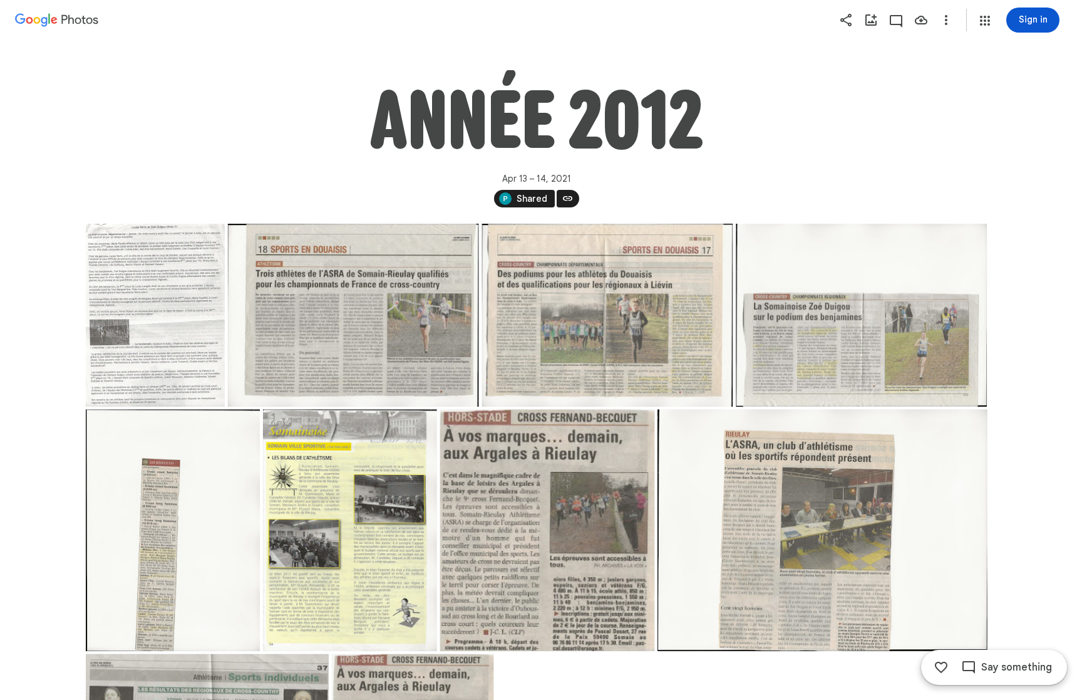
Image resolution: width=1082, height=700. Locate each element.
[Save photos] (921, 20)
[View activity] (896, 20)
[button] (984, 20)
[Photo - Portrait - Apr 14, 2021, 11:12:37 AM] (173, 530)
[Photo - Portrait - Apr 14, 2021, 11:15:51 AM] (547, 530)
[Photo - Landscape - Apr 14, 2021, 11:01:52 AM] (607, 315)
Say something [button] (1016, 667)
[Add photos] (871, 20)
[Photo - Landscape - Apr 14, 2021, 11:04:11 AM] (861, 315)
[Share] (845, 20)
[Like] (941, 667)
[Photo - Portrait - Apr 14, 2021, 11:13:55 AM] (349, 530)
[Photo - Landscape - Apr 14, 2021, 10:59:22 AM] (352, 315)
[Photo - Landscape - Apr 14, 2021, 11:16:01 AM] (822, 530)
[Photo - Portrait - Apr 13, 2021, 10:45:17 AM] (155, 315)
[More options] (946, 20)
